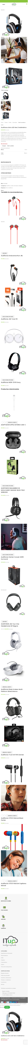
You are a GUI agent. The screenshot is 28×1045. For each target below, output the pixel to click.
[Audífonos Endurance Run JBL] (14, 207)
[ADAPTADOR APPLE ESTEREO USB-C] (14, 404)
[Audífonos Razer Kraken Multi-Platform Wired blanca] (14, 642)
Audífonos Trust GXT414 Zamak (12, 755)
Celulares (3, 960)
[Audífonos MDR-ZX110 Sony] (14, 335)
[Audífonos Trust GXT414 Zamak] (14, 708)
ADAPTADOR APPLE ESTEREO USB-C (13, 425)
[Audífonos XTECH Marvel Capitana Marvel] (14, 837)
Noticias (2, 984)
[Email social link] (13, 1)
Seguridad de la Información (6, 953)
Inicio (2, 122)
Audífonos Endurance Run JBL (12, 256)
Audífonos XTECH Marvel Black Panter (12, 819)
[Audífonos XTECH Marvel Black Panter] (14, 771)
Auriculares (15, 122)
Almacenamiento (4, 955)
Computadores (4, 962)
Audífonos (10, 187)
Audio (10, 122)
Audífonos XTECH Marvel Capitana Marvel (13, 884)
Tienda (6, 122)
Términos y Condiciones (6, 979)
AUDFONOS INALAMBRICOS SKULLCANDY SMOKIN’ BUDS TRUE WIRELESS (13, 490)
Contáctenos (3, 982)
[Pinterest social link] (15, 1)
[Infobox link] (14, 900)
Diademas (21, 185)
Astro (2, 124)
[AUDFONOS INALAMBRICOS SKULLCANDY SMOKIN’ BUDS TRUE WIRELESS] (14, 441)
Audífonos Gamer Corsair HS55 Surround (12, 558)
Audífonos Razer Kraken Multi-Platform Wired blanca (12, 690)
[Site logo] (14, 4)
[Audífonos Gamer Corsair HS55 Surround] (14, 509)
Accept (7, 1007)
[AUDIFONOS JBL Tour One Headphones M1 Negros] (14, 576)
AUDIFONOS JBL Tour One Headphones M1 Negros (10, 625)
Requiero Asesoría (4, 973)
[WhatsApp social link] (16, 1)
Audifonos (8, 185)
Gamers (2, 964)
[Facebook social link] (11, 1)
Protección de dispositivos (6, 966)
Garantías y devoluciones (6, 977)
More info (2, 1007)
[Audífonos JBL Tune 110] (14, 272)
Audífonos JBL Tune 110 (9, 319)
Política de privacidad (5, 975)
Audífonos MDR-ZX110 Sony (11, 382)
